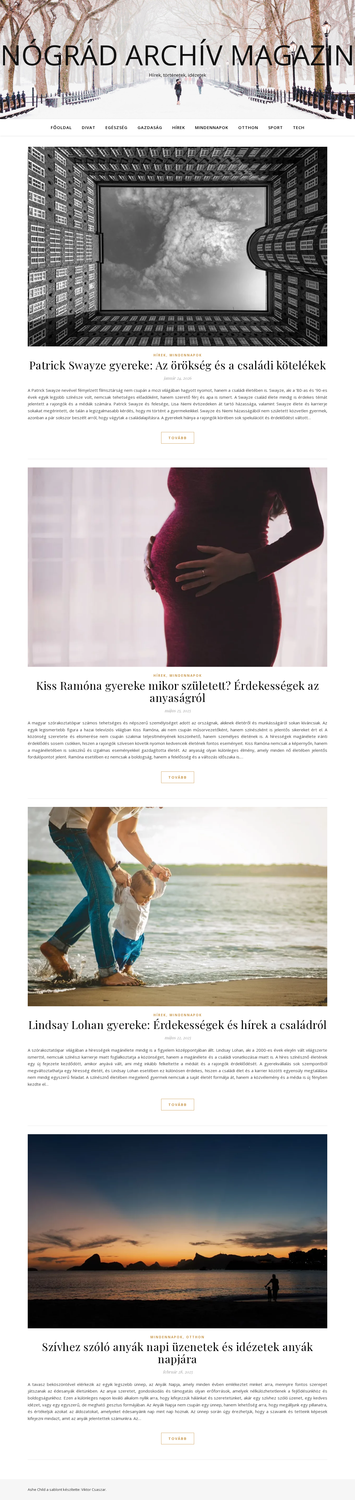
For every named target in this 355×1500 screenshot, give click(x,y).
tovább (177, 437)
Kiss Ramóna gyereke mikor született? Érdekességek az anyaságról (177, 691)
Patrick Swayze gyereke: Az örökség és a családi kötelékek (177, 364)
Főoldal (61, 127)
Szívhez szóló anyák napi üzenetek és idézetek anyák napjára (177, 1352)
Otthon (248, 127)
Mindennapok (211, 127)
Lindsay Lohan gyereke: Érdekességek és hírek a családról (177, 1024)
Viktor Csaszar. (93, 1489)
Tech (299, 127)
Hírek (178, 127)
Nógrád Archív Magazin (177, 54)
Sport (275, 127)
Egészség (116, 127)
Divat (88, 127)
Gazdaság (150, 127)
